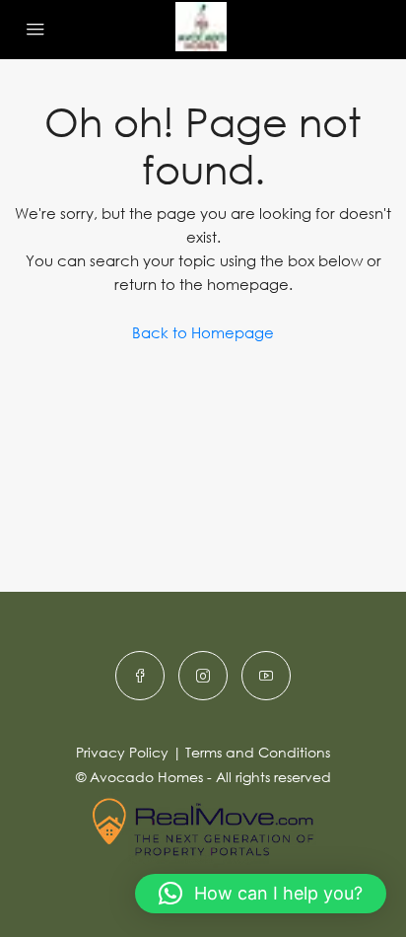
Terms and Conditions (257, 752)
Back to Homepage (203, 332)
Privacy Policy (122, 752)
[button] (260, 893)
